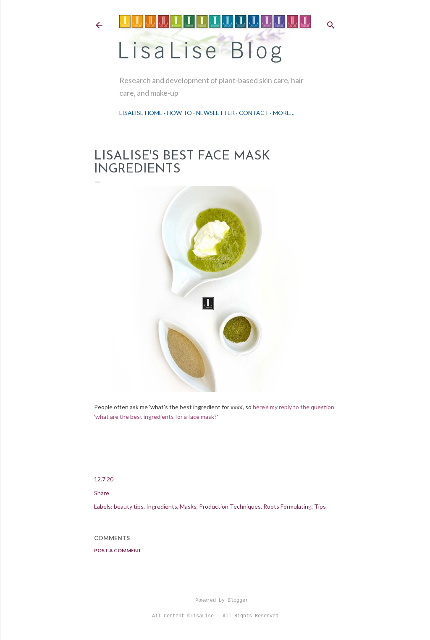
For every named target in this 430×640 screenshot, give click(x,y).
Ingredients (161, 506)
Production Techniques (230, 506)
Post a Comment (118, 550)
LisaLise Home (141, 112)
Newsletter (215, 112)
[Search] (331, 23)
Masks (188, 506)
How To (179, 112)
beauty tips (129, 506)
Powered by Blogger (221, 600)
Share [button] (101, 492)
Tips (320, 506)
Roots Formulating (287, 506)
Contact (254, 112)
